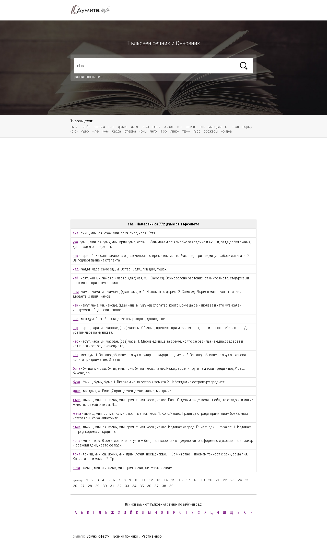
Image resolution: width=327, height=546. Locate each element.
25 (247, 480)
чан (75, 305)
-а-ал (145, 127)
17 (188, 480)
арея (134, 127)
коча (76, 440)
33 (127, 486)
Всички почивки (125, 536)
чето (153, 131)
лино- (174, 131)
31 (112, 486)
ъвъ (202, 127)
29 (97, 486)
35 (142, 486)
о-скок (168, 127)
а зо (163, 131)
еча (75, 233)
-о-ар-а (226, 131)
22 (225, 480)
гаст (111, 127)
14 (166, 480)
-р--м (143, 131)
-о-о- (74, 131)
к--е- (105, 131)
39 (171, 486)
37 (157, 486)
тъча (74, 127)
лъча (76, 400)
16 (181, 480)
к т (227, 127)
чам (76, 291)
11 (144, 480)
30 (105, 486)
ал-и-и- (191, 127)
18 (195, 480)
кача (76, 467)
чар (75, 327)
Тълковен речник (93, 9)
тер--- (186, 131)
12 (151, 480)
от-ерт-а (130, 131)
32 (120, 486)
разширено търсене (88, 77)
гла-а (156, 127)
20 (210, 480)
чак (75, 255)
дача (76, 391)
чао (75, 318)
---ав (235, 127)
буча (76, 382)
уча (75, 242)
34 (134, 486)
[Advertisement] (163, 178)
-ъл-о (85, 131)
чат (75, 355)
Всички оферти (98, 536)
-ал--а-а (99, 127)
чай (75, 278)
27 (82, 486)
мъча (77, 413)
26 (75, 486)
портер (247, 127)
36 (149, 486)
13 (158, 480)
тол (179, 127)
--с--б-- (85, 127)
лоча (76, 454)
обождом (211, 131)
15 (173, 480)
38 (164, 486)
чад (76, 269)
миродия (214, 127)
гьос (196, 131)
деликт (122, 127)
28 (90, 486)
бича (76, 368)
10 (136, 480)
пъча (76, 427)
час (75, 341)
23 (232, 480)
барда (116, 131)
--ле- (95, 131)
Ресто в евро (152, 536)
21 (218, 480)
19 (203, 480)
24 (240, 480)
